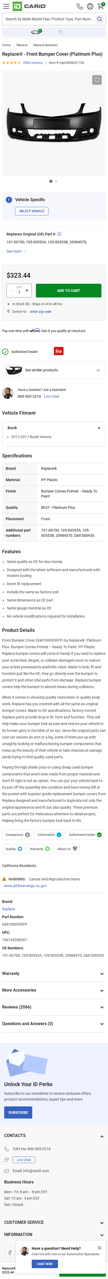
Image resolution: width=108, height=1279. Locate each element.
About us (66, 849)
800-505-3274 (29, 396)
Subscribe (18, 1112)
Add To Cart (68, 290)
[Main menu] (6, 6)
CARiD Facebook (9, 1252)
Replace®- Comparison (17, 835)
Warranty (39, 849)
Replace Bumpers (45, 45)
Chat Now (45, 1264)
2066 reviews (33, 63)
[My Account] (90, 6)
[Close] (99, 1248)
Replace (22, 45)
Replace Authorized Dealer (85, 835)
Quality (13, 849)
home (6, 45)
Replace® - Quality (48, 835)
